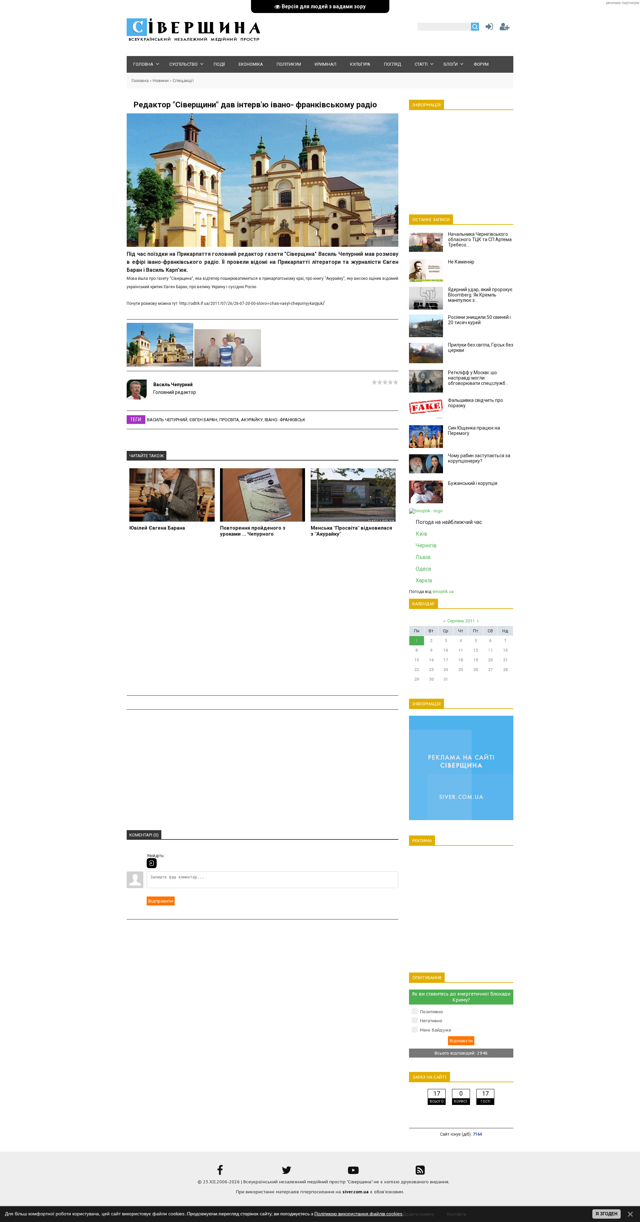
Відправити (160, 901)
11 (460, 650)
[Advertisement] (262, 620)
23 (431, 669)
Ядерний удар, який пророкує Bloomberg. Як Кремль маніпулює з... (480, 295)
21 (505, 660)
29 (416, 679)
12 (475, 650)
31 (445, 679)
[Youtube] (353, 1172)
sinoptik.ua (443, 591)
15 (416, 660)
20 (490, 660)
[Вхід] (152, 863)
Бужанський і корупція (472, 483)
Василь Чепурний (173, 384)
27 (490, 669)
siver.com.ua (355, 1192)
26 (475, 669)
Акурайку (252, 419)
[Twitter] (286, 1172)
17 (445, 660)
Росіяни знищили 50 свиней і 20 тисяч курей (479, 320)
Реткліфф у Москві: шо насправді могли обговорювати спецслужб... (478, 378)
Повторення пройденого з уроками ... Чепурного (252, 531)
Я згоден (606, 1213)
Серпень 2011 (461, 620)
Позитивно (431, 1012)
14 (505, 650)
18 (460, 660)
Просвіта (229, 419)
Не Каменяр (461, 261)
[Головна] (193, 40)
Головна (140, 80)
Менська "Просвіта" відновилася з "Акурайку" (351, 531)
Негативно (431, 1021)
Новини (161, 80)
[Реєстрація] (504, 28)
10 (445, 650)
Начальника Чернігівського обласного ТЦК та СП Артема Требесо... (480, 239)
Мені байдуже (435, 1030)
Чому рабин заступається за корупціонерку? (479, 458)
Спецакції (183, 80)
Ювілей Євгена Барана (157, 528)
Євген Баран (203, 419)
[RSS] (420, 1172)
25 (460, 669)
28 (505, 669)
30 (431, 679)
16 (431, 660)
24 (445, 669)
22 (416, 669)
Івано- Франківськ (285, 419)
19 (475, 660)
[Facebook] (220, 1172)
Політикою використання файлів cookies (358, 1213)
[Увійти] (488, 28)
